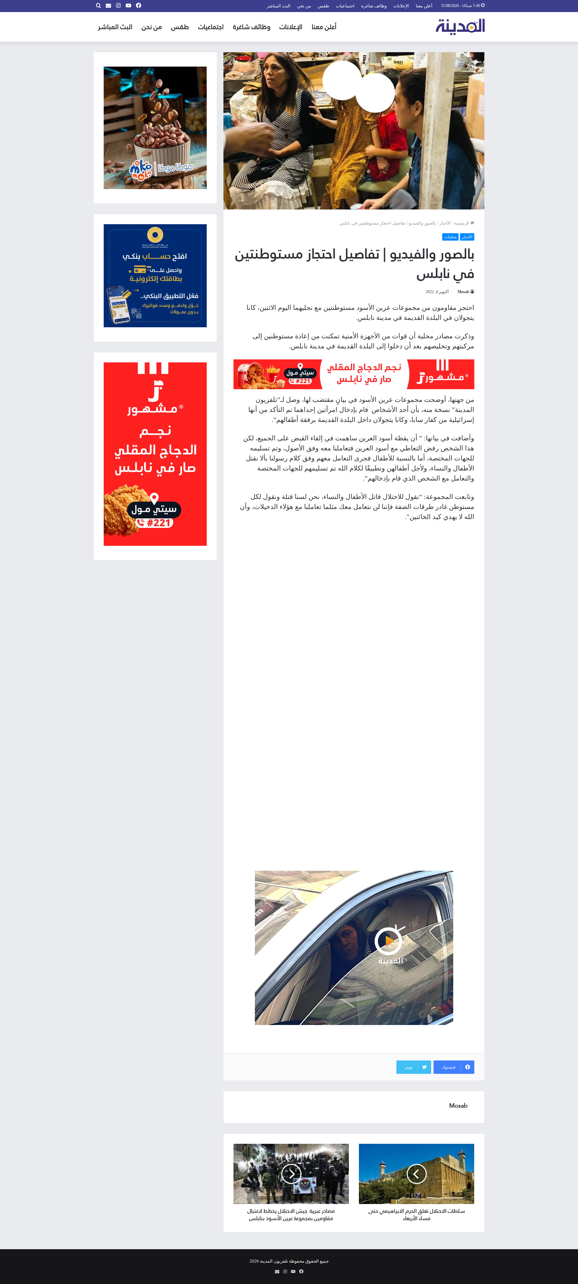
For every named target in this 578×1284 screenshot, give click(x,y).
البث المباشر (278, 5)
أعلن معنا (424, 5)
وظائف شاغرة (374, 5)
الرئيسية (462, 223)
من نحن (304, 5)
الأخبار (445, 223)
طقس (323, 5)
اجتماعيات (345, 5)
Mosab (463, 291)
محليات (450, 237)
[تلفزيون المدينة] (460, 27)
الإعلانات (401, 5)
